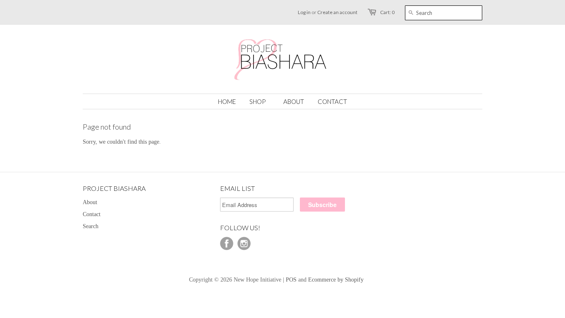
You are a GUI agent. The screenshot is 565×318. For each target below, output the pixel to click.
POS (291, 280)
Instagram (244, 243)
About (90, 202)
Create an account (337, 12)
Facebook (226, 243)
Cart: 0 (387, 12)
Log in (304, 12)
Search (90, 226)
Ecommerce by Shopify (336, 280)
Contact (92, 214)
